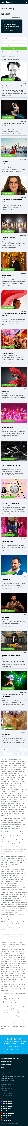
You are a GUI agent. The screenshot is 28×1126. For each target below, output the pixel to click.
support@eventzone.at (8, 1093)
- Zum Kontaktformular (7, 1095)
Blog (2, 1067)
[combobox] (15, 45)
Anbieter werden (6, 1061)
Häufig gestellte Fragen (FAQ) (10, 1058)
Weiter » (23, 749)
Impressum (4, 1074)
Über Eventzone (6, 1064)
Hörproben (5, 51)
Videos (12, 51)
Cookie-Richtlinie (6, 1072)
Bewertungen (20, 51)
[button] (14, 38)
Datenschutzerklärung (7, 1080)
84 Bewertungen (16, 17)
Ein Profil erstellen (14, 1050)
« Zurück (4, 749)
